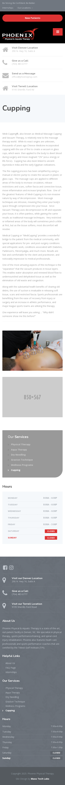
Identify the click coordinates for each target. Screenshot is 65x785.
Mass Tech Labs (40, 778)
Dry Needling (18, 454)
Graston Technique (22, 459)
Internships (7, 7)
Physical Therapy (20, 444)
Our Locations (24, 7)
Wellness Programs (22, 464)
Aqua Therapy (19, 449)
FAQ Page (11, 667)
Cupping (15, 470)
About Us (10, 663)
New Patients (32, 18)
